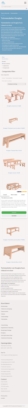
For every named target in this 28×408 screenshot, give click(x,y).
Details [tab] (23, 194)
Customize (14, 215)
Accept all (14, 212)
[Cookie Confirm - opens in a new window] (22, 191)
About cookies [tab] (14, 194)
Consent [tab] (5, 194)
